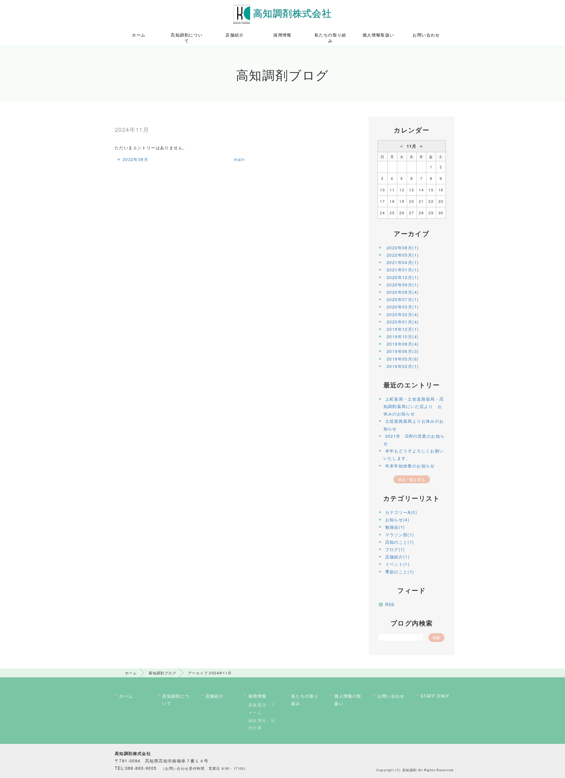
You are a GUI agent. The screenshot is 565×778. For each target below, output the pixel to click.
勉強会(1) (395, 527)
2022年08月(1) (403, 248)
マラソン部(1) (399, 535)
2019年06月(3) (403, 351)
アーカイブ (411, 233)
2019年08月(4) (403, 344)
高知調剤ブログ (162, 672)
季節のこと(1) (399, 572)
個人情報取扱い (378, 35)
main (239, 159)
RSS (390, 604)
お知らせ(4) (397, 519)
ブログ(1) (395, 549)
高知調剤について (186, 38)
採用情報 (282, 35)
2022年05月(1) (403, 255)
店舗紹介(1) (397, 557)
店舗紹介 (234, 35)
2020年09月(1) (403, 285)
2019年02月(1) (403, 366)
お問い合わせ (426, 35)
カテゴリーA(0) (401, 512)
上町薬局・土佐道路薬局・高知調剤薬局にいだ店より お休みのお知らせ (413, 406)
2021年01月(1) (403, 270)
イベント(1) (397, 564)
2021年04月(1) (403, 262)
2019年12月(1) (403, 329)
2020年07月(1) (403, 299)
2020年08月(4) (403, 292)
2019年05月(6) (403, 359)
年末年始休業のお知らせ (410, 466)
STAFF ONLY (435, 696)
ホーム (138, 35)
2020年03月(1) (403, 307)
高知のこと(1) (399, 542)
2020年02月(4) (403, 314)
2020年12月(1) (403, 277)
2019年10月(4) (403, 336)
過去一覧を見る (412, 479)
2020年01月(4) (403, 322)
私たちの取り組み (330, 38)
